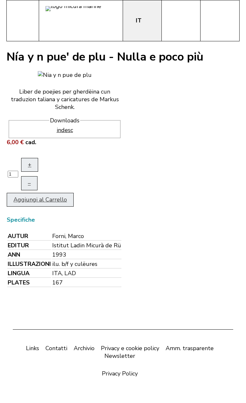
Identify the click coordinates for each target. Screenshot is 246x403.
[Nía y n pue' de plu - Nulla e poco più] (65, 74)
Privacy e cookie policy (130, 348)
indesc (65, 130)
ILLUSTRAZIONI (29, 264)
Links (32, 348)
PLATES (19, 282)
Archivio (84, 348)
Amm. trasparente (190, 348)
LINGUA (18, 273)
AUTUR (18, 236)
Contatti (56, 348)
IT (139, 20)
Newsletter (119, 356)
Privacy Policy (120, 373)
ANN (14, 255)
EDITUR (18, 245)
